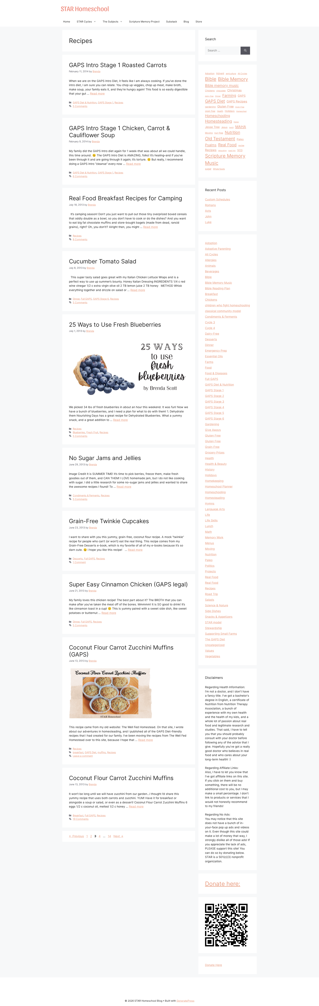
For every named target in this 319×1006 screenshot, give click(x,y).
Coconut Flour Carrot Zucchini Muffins (121, 777)
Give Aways (213, 430)
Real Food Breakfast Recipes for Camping (125, 198)
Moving (209, 133)
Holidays (230, 111)
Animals (210, 265)
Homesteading (218, 121)
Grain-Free (239, 107)
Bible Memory (233, 79)
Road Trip (211, 594)
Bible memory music (222, 85)
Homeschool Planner (219, 486)
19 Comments (81, 819)
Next (118, 836)
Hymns (209, 503)
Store (199, 21)
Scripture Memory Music (225, 159)
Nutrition (232, 132)
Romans (210, 205)
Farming (229, 95)
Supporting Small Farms (221, 633)
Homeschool (241, 111)
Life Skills (211, 520)
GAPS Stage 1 (105, 102)
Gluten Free (225, 106)
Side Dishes (213, 611)
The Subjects (110, 21)
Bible (210, 79)
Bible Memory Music (218, 282)
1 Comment (79, 562)
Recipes (118, 102)
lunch (231, 127)
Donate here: (222, 883)
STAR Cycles (84, 21)
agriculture (231, 73)
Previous (76, 836)
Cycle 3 (210, 322)
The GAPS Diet (215, 639)
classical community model (223, 311)
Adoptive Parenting (218, 248)
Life (207, 514)
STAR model (213, 622)
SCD (240, 150)
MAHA (240, 127)
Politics (209, 565)
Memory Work (214, 537)
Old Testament (220, 138)
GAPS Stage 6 (101, 298)
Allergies (210, 260)
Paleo (240, 139)
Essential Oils (214, 356)
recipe (241, 145)
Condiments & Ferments (86, 495)
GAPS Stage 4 (214, 407)
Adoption (209, 73)
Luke (208, 222)
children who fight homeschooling (227, 305)
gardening (210, 106)
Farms (209, 362)
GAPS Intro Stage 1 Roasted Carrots (118, 64)
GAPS (242, 95)
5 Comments (80, 106)
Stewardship (213, 628)
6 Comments (80, 176)
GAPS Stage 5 (214, 413)
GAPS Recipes (237, 101)
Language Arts (215, 509)
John (208, 216)
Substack (171, 21)
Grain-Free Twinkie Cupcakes (109, 520)
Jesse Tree (212, 127)
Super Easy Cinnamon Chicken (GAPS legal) (128, 584)
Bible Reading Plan (217, 288)
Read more (97, 93)
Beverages (212, 271)
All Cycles (242, 73)
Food (208, 367)
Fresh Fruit (92, 432)
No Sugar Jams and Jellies (105, 457)
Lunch (209, 526)
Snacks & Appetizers (218, 616)
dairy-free (209, 96)
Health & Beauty (216, 464)
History (209, 469)
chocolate (221, 90)
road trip (232, 151)
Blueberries (79, 432)
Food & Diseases (216, 373)
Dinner (76, 298)
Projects (210, 571)
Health (220, 111)
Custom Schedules (217, 199)
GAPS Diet (90, 752)
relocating (222, 151)
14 (110, 836)
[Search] (245, 51)
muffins (102, 752)
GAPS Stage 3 (214, 401)
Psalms (210, 145)
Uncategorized (215, 645)
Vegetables (212, 656)
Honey (236, 122)
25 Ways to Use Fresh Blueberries (115, 324)
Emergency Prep (216, 350)
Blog (186, 21)
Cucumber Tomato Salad (102, 261)
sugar (208, 168)
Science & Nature (216, 605)
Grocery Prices (214, 452)
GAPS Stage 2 (214, 396)
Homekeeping (214, 481)
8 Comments (80, 239)
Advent (220, 73)
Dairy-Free (212, 333)
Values (209, 650)
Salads (209, 599)
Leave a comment (83, 755)
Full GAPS (86, 298)
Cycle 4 (210, 328)
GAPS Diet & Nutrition (85, 102)
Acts (208, 210)
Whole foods (219, 169)
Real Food (227, 144)
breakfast (78, 752)
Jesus (224, 127)
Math (208, 531)
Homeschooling (217, 116)
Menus (209, 543)
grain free (210, 111)
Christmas (234, 90)
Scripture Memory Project (144, 21)
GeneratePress (185, 1000)
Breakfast (78, 815)
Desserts (78, 558)
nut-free (218, 133)
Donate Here (213, 965)
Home (66, 21)
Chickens (210, 90)
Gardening (212, 424)
